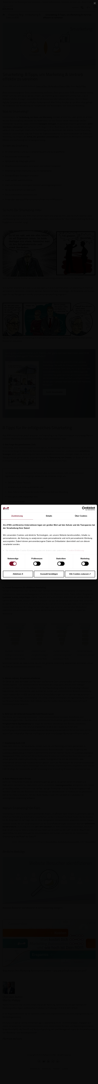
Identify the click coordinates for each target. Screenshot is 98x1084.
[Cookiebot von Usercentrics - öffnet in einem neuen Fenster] (84, 508)
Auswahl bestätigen (49, 574)
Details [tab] (49, 516)
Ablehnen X (18, 574)
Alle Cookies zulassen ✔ (80, 574)
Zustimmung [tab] (17, 516)
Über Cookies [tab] (81, 516)
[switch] (37, 564)
